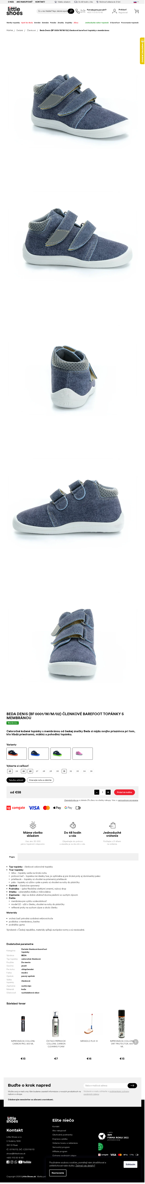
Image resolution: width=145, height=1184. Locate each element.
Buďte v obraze (8, 1162)
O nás (11, 2)
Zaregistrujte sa (71, 800)
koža (23, 989)
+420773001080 (16, 1162)
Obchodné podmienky (62, 1135)
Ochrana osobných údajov (64, 1155)
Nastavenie (58, 1173)
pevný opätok (28, 976)
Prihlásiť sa (132, 1085)
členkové (25, 981)
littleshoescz (11, 1162)
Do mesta (25, 962)
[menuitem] (13, 22)
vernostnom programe (128, 800)
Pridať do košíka (124, 792)
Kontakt (40, 2)
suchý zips (26, 986)
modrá (24, 973)
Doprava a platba (59, 1139)
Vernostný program (61, 1147)
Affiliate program (59, 1151)
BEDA (23, 955)
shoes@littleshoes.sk (16, 1153)
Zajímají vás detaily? (85, 1165)
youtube (24, 1162)
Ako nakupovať (25, 2)
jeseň (24, 966)
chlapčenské (27, 969)
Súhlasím (130, 1164)
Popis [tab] (12, 857)
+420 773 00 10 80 (15, 1158)
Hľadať (71, 11)
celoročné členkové (31, 959)
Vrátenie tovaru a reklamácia (65, 1143)
